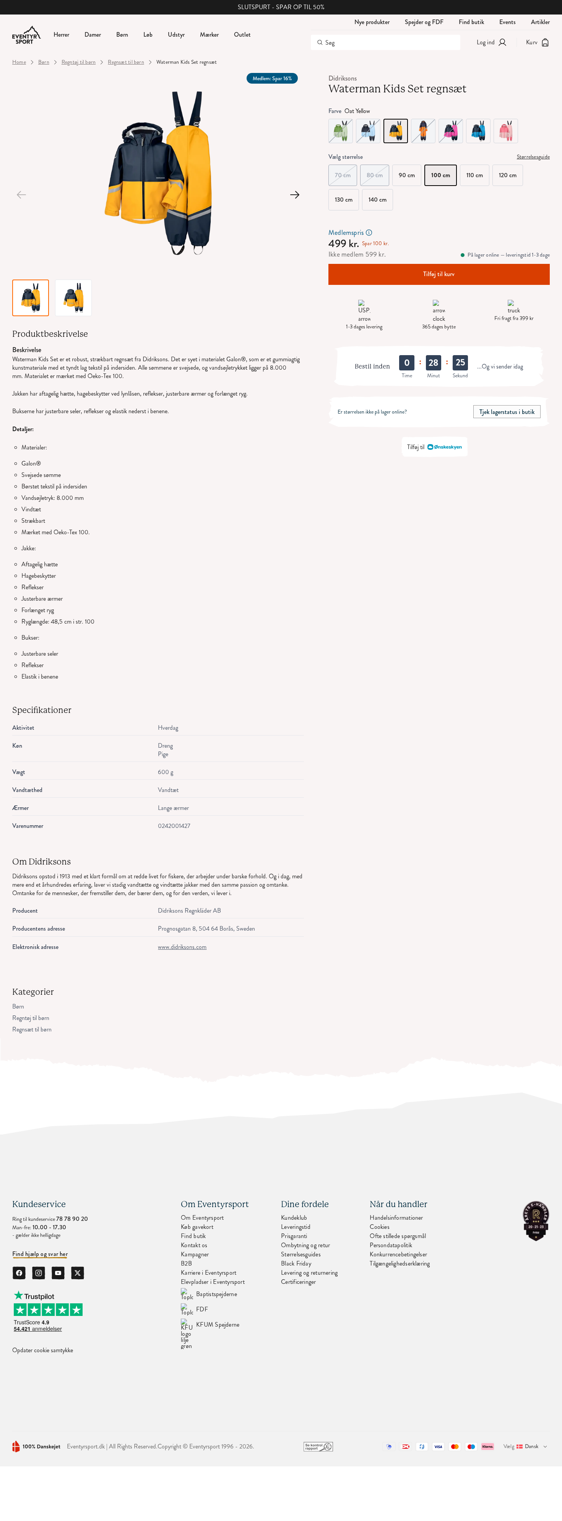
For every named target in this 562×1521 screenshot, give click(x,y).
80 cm (378, 172)
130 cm (343, 199)
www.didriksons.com (182, 946)
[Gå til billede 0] (21, 195)
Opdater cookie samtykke (42, 1350)
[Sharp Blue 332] (478, 131)
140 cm (378, 199)
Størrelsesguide (533, 157)
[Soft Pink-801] (506, 131)
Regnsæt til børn (126, 62)
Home (19, 62)
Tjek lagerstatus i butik (506, 411)
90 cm (407, 175)
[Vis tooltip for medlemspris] (369, 232)
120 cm (508, 175)
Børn (43, 62)
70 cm (346, 172)
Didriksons (342, 78)
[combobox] (385, 42)
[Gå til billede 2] (295, 195)
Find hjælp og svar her (40, 1254)
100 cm (440, 175)
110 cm (474, 175)
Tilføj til (415, 446)
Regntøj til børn (79, 62)
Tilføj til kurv (439, 274)
